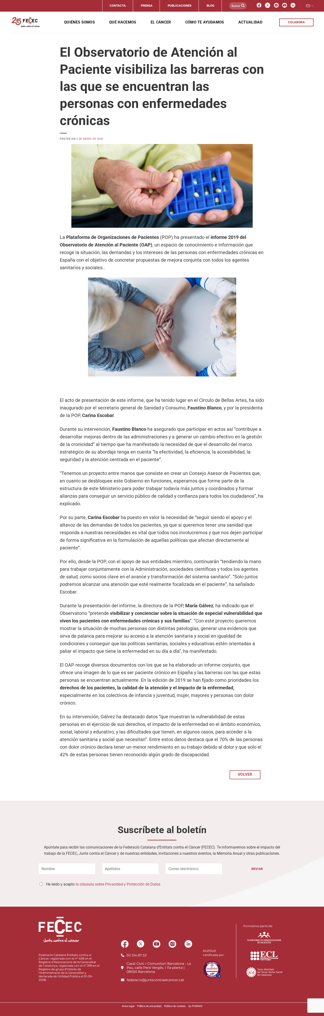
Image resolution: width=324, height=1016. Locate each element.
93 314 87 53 (137, 955)
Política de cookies (175, 1006)
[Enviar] (242, 5)
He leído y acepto (103, 884)
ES (308, 6)
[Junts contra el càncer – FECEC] (25, 22)
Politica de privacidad (149, 1006)
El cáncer (161, 22)
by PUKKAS (195, 1006)
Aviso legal (128, 1006)
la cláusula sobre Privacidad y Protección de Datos (118, 884)
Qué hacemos (122, 22)
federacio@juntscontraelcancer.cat (155, 980)
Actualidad (250, 22)
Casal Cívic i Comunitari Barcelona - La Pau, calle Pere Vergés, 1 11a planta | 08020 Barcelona (159, 967)
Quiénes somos (79, 22)
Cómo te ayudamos (204, 22)
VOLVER (245, 774)
